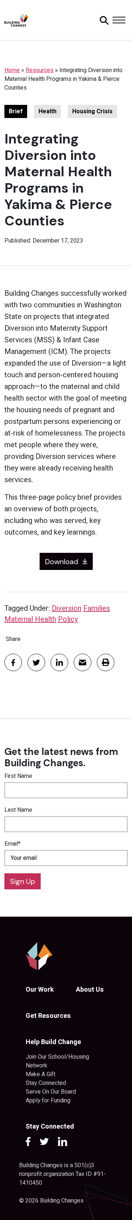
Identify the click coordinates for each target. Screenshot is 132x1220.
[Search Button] (103, 20)
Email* (12, 843)
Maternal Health (30, 619)
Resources (40, 70)
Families (96, 608)
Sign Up (22, 881)
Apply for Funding (48, 1100)
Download (61, 561)
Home (12, 70)
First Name (18, 776)
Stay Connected (46, 1083)
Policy (68, 619)
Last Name (18, 810)
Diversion (66, 608)
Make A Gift (40, 1074)
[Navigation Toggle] (119, 20)
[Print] (105, 662)
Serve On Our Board (51, 1091)
